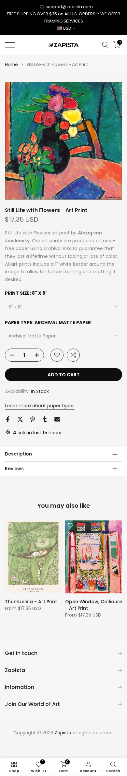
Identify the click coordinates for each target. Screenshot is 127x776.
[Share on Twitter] (20, 419)
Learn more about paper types (40, 405)
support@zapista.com (69, 7)
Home (11, 64)
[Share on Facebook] (8, 419)
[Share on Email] (57, 419)
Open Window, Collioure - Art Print (93, 604)
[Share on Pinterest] (32, 419)
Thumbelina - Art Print (31, 601)
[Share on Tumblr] (45, 419)
